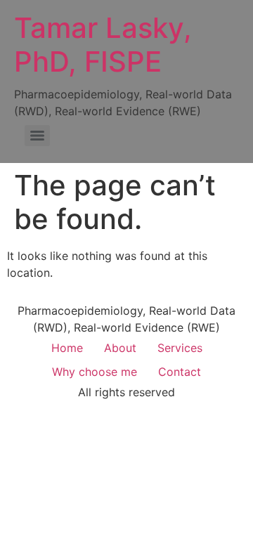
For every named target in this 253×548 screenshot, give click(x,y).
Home (67, 348)
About (120, 348)
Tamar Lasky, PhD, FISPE (103, 45)
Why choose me (94, 372)
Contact (179, 372)
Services (179, 348)
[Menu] (37, 135)
